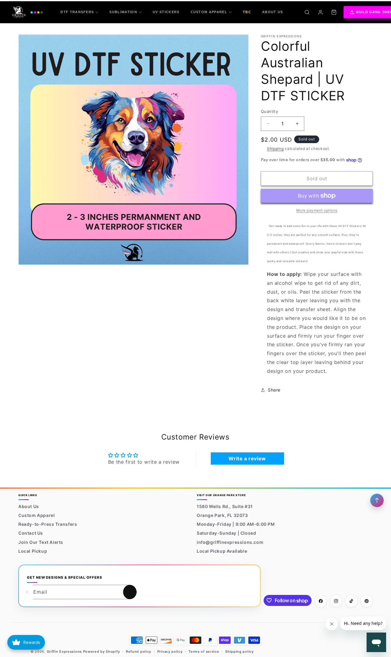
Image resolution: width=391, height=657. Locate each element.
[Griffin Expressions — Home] (27, 12)
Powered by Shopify (101, 651)
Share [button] (274, 389)
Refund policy (138, 651)
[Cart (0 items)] (334, 12)
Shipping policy (239, 651)
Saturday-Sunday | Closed (226, 533)
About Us (272, 12)
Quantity (269, 111)
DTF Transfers (77, 12)
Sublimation (123, 12)
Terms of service (203, 651)
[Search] (307, 12)
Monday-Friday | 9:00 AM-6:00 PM (236, 524)
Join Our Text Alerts (40, 542)
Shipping (275, 148)
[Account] (320, 12)
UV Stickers (166, 12)
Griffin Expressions (64, 651)
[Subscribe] (130, 592)
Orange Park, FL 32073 (222, 515)
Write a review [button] (247, 458)
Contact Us (30, 533)
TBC (247, 12)
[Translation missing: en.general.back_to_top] (377, 500)
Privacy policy (170, 651)
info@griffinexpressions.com (230, 542)
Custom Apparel (209, 12)
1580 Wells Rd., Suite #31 (225, 506)
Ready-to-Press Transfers (47, 524)
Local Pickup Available (222, 551)
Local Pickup (32, 551)
